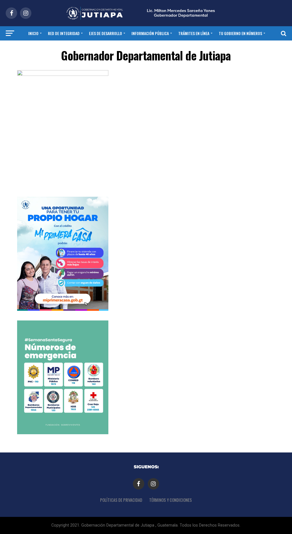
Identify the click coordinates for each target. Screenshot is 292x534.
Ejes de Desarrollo (105, 33)
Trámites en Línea (193, 33)
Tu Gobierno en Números (240, 33)
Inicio (33, 33)
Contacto (133, 48)
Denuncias (159, 48)
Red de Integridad (64, 33)
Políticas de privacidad (121, 500)
